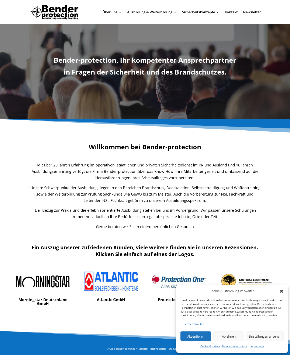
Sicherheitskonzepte (198, 12)
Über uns (110, 12)
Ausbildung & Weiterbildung (149, 12)
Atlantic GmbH (111, 299)
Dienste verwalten (193, 324)
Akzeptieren (195, 336)
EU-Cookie (175, 349)
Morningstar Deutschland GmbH (43, 301)
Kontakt (231, 12)
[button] (281, 291)
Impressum (257, 346)
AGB (110, 349)
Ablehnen (229, 336)
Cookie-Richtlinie (210, 346)
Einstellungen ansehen (265, 336)
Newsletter (252, 12)
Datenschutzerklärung (235, 346)
